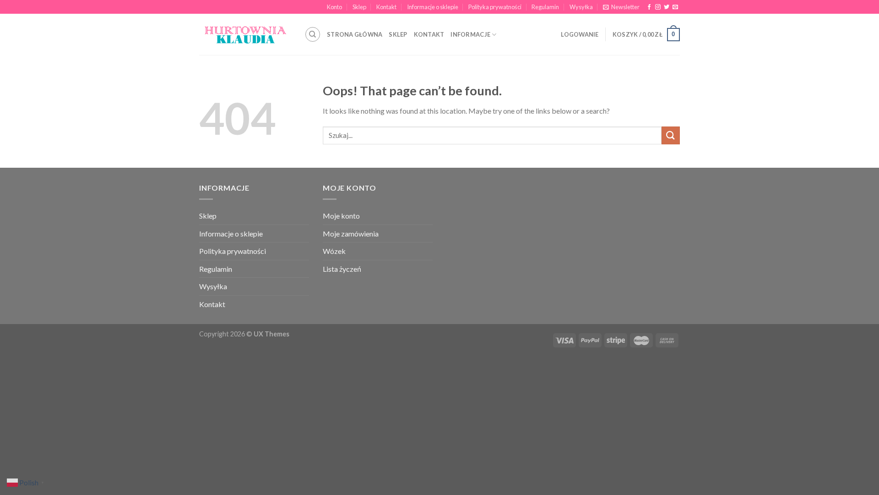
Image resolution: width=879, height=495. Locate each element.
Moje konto (341, 215)
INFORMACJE (470, 34)
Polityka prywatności (494, 7)
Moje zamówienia (351, 233)
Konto (334, 7)
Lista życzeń (342, 268)
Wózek (334, 251)
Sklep (359, 7)
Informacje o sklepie (432, 7)
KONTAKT (429, 34)
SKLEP (398, 34)
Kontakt (386, 7)
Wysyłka (581, 7)
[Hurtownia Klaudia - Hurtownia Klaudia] (245, 34)
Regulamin (545, 7)
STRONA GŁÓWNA (354, 34)
